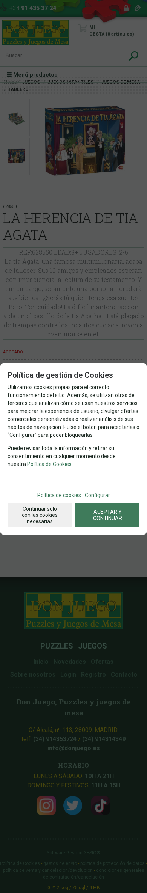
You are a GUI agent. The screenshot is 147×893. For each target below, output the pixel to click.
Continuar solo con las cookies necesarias (40, 515)
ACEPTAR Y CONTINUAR (107, 515)
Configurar (97, 495)
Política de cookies (59, 495)
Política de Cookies (49, 464)
